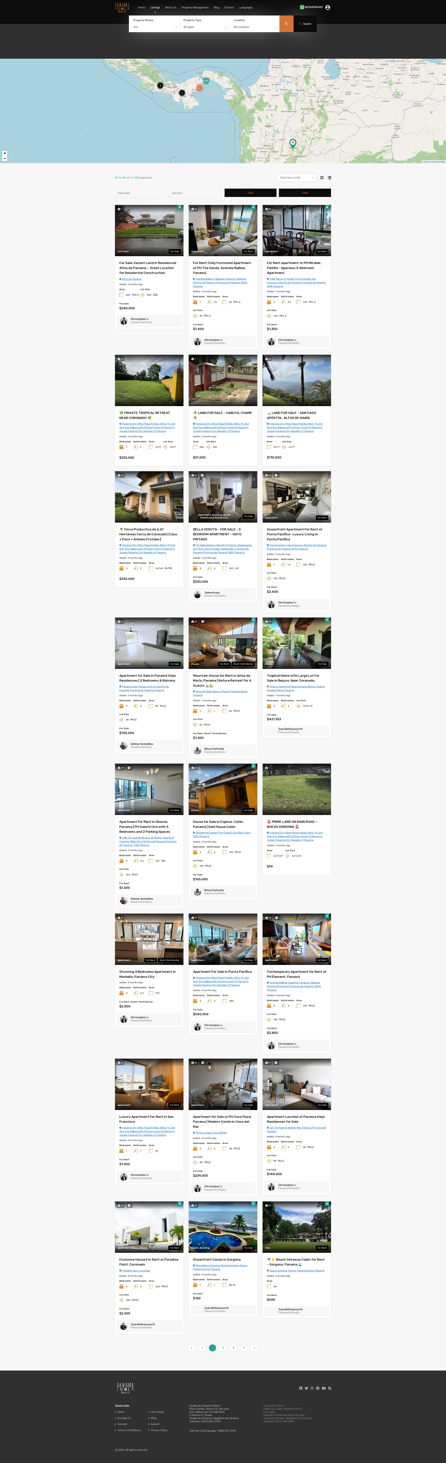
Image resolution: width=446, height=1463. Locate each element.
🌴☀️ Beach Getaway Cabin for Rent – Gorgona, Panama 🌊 (296, 1262)
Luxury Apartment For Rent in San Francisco (146, 1119)
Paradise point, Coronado (136, 1270)
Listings (155, 7)
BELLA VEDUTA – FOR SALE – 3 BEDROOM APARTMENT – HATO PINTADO (217, 534)
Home (141, 7)
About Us (170, 7)
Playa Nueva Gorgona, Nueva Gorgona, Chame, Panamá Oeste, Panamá (220, 1267)
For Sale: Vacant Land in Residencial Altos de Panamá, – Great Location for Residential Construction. (147, 268)
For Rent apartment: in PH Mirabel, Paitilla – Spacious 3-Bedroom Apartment (294, 268)
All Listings (157, 1412)
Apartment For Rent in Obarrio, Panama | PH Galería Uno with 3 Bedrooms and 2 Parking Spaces (144, 827)
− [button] (5, 158)
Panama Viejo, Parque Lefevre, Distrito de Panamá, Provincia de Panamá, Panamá (144, 688)
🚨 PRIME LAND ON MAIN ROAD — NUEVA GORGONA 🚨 (292, 824)
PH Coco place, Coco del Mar (211, 1132)
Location (239, 20)
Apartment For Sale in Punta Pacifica (222, 972)
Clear (250, 192)
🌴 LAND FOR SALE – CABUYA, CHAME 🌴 (222, 415)
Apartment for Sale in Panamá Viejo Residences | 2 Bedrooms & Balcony (147, 678)
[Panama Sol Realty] (122, 10)
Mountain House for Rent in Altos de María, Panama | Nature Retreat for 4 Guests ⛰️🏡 (222, 681)
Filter (305, 192)
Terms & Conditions (129, 1430)
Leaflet (425, 161)
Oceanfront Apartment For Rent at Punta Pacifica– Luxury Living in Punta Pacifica (294, 534)
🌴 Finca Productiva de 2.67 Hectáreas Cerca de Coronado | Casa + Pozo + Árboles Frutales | (148, 534)
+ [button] (5, 153)
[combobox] (154, 28)
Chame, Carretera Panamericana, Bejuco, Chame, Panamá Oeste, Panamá (296, 688)
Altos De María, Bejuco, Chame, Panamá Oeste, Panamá (220, 693)
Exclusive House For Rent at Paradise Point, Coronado (148, 1262)
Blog (216, 7)
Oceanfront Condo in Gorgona (217, 1260)
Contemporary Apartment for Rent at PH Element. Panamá (296, 974)
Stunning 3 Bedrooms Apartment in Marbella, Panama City (147, 974)
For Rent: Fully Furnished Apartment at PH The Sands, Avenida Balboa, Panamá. (222, 268)
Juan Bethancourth (290, 729)
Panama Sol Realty (141, 322)
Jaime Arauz (212, 592)
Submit (155, 1424)
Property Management (195, 7)
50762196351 (314, 7)
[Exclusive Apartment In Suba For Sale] (293, 144)
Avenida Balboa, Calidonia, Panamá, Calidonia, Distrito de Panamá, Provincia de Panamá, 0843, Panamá (220, 283)
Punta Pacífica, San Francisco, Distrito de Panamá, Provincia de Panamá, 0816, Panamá (296, 547)
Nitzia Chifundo (214, 748)
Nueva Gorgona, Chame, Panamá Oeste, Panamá (296, 1270)
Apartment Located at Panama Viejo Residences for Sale (296, 1119)
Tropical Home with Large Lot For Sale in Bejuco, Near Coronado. (293, 678)
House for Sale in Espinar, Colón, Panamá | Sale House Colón (218, 824)
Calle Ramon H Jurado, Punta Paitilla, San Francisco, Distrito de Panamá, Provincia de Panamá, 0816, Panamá (296, 283)
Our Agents (124, 1418)
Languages (246, 7)
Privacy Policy (159, 1430)
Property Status (143, 20)
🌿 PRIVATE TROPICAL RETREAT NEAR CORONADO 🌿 (144, 415)
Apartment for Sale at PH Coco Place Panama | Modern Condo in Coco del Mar (222, 1122)
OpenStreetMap (438, 161)
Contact (229, 7)
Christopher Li (140, 319)
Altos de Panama (131, 279)
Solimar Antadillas (142, 744)
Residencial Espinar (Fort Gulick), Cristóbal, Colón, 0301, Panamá (222, 834)
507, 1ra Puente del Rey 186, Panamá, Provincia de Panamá (296, 1129)
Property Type (192, 20)
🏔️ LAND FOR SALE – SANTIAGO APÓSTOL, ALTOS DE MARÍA (291, 415)
